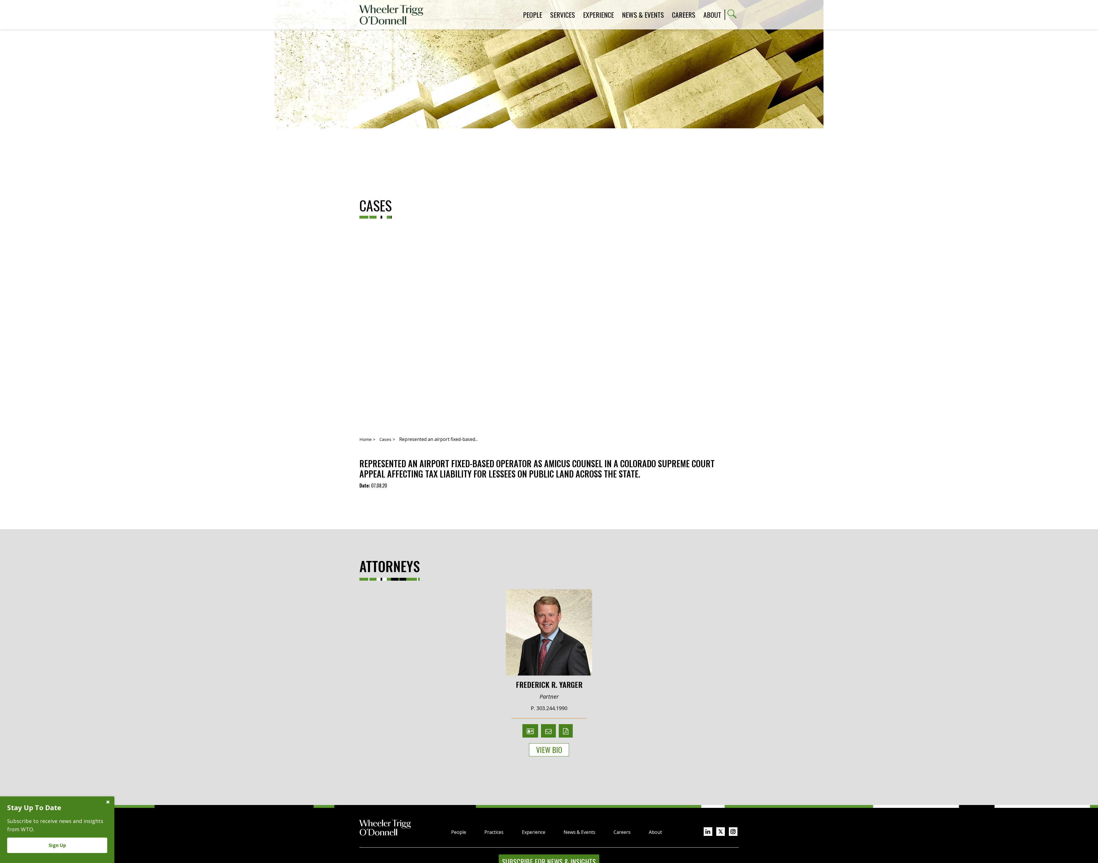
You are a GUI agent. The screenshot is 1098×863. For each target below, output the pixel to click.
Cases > (387, 439)
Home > (367, 439)
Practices (494, 832)
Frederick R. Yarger (549, 684)
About (712, 14)
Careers (622, 832)
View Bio (549, 749)
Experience (533, 832)
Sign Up (57, 845)
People (458, 832)
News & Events (579, 832)
